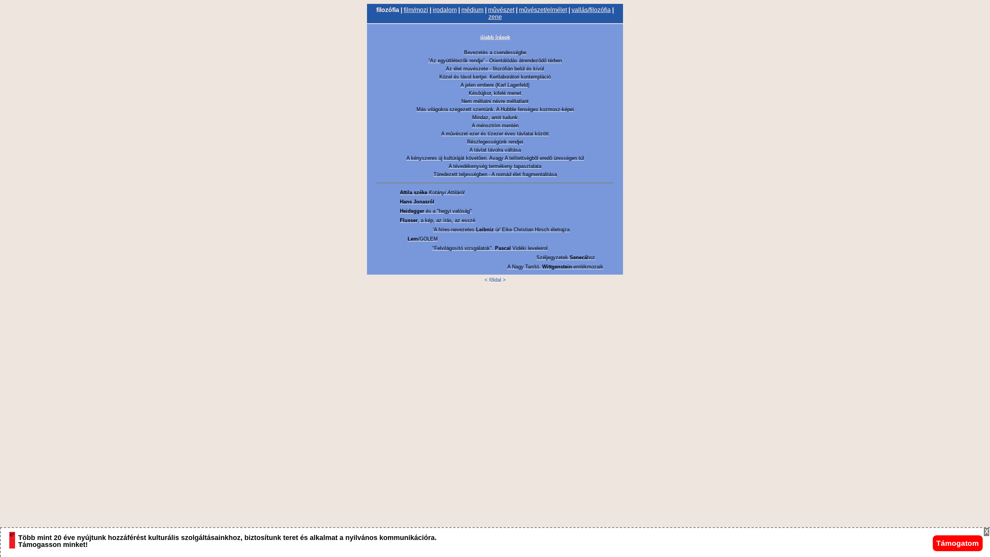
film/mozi (416, 10)
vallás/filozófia (591, 10)
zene (495, 17)
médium (472, 10)
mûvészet (501, 10)
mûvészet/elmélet (543, 10)
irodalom (445, 10)
